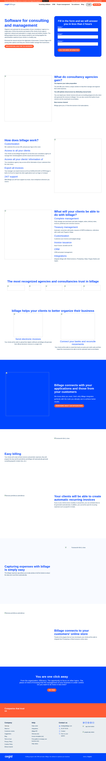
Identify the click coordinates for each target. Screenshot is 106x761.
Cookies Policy (9, 744)
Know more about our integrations (69, 406)
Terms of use (8, 739)
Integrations (35, 728)
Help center (35, 726)
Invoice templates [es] (38, 736)
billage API (34, 731)
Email (60, 34)
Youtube (93, 723)
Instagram (91, 723)
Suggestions (8, 733)
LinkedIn (88, 723)
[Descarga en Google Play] (88, 735)
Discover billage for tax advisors (19, 46)
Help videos (35, 743)
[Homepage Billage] (10, 4)
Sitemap (7, 726)
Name (60, 27)
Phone (60, 41)
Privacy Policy (8, 741)
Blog (6, 736)
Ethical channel (9, 746)
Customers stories (10, 731)
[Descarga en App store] (88, 729)
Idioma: (85, 756)
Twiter (84, 723)
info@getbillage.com (66, 726)
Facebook (86, 723)
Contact (63, 731)
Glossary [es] (35, 733)
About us (7, 728)
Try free (51, 690)
